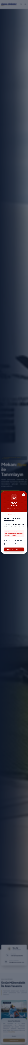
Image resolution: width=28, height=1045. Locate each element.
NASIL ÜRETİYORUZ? (14, 549)
